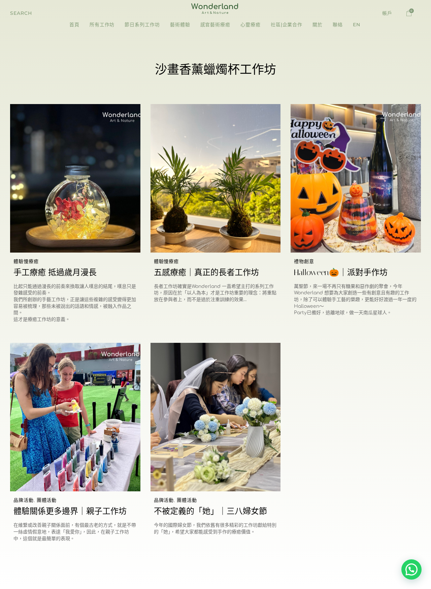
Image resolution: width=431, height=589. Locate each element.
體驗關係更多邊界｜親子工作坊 (70, 511)
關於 (317, 25)
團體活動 (47, 500)
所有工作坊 (102, 25)
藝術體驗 (180, 25)
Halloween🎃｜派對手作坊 (341, 272)
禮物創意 (304, 261)
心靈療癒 (250, 25)
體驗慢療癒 (26, 261)
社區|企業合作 (286, 25)
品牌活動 (23, 500)
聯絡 (338, 25)
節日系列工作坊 (142, 25)
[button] (21, 13)
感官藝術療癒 (215, 25)
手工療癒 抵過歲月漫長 (55, 272)
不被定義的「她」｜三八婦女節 (210, 511)
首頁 (74, 25)
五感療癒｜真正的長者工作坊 (206, 272)
